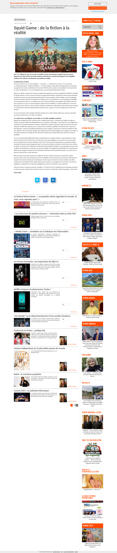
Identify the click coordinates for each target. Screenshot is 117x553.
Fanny (25, 191)
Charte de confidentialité (68, 551)
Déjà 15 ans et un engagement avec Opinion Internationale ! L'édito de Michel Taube (93, 120)
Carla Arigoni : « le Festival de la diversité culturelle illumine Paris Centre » (92, 374)
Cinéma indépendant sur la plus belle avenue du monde (39, 348)
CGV (62, 551)
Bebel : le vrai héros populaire (27, 374)
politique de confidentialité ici (56, 7)
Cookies (76, 551)
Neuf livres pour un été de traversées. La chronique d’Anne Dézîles (92, 148)
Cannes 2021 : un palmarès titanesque (31, 391)
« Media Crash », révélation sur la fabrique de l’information (41, 231)
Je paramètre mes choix (97, 11)
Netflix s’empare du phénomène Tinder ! (32, 289)
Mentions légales (56, 551)
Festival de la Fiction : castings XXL (29, 330)
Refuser (97, 4)
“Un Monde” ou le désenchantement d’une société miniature (42, 316)
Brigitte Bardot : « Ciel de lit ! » (92, 489)
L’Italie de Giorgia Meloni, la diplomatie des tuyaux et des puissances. (93, 545)
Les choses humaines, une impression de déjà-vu (36, 262)
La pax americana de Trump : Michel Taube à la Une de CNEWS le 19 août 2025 (93, 517)
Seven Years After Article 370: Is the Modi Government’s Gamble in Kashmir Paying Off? (93, 290)
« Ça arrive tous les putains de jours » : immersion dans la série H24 (45, 214)
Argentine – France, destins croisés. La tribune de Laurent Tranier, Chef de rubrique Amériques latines (92, 432)
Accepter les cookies (97, 8)
